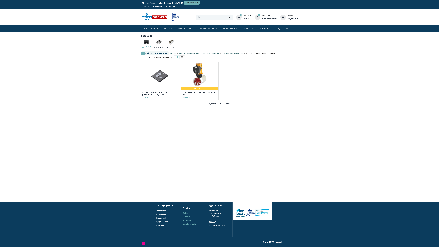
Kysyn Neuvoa (162, 222)
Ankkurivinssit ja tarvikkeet (232, 53)
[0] (239, 17)
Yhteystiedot (161, 211)
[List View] (182, 57)
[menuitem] (151, 28)
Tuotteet (173, 53)
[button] (162, 57)
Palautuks (160, 214)
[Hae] (230, 17)
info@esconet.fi (217, 222)
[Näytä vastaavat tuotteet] (177, 81)
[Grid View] (177, 57)
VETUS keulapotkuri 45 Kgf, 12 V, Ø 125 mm (199, 93)
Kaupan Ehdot (161, 218)
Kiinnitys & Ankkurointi (210, 53)
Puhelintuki (160, 225)
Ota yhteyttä (192, 2)
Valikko (182, 53)
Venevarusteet (193, 53)
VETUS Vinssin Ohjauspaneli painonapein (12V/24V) (155, 93)
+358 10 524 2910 (218, 226)
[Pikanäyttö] (177, 65)
